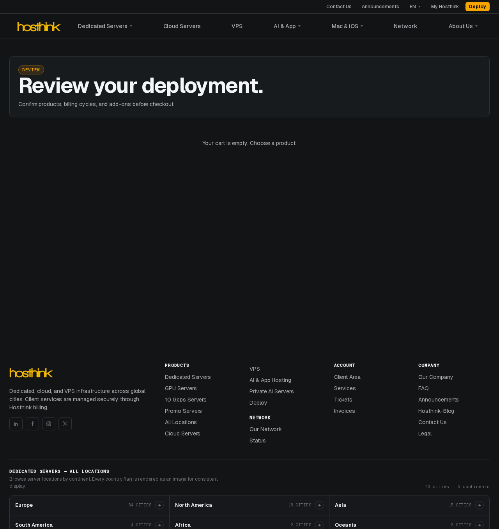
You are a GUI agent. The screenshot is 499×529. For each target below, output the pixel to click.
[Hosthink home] (40, 26)
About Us (461, 26)
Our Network (266, 429)
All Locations (181, 422)
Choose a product (273, 143)
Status (258, 440)
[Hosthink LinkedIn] (16, 423)
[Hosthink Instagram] (48, 423)
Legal (425, 433)
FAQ (423, 388)
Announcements (380, 7)
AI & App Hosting (270, 380)
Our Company (435, 376)
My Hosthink (445, 7)
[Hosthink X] (65, 423)
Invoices (344, 410)
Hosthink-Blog (436, 410)
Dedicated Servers (102, 26)
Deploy (477, 7)
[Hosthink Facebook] (32, 423)
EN (413, 7)
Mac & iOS (345, 26)
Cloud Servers (182, 26)
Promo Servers (183, 410)
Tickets (343, 399)
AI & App (285, 26)
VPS (237, 26)
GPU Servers (180, 388)
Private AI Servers (272, 391)
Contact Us (339, 7)
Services (345, 388)
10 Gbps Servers (186, 399)
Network (406, 26)
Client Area (347, 376)
